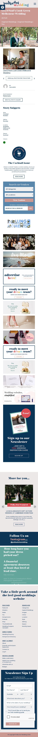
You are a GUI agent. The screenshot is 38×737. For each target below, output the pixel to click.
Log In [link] (4, 651)
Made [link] (4, 612)
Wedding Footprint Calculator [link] (8, 627)
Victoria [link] (5, 129)
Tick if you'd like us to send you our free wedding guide (19, 711)
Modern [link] (5, 115)
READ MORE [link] (19, 176)
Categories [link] (25, 608)
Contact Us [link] (5, 649)
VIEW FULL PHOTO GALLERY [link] (13, 100)
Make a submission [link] (7, 658)
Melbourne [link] (6, 128)
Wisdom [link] (4, 610)
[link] (2, 7)
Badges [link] (4, 666)
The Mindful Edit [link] (7, 624)
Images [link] (24, 612)
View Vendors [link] (19, 200)
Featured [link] (5, 608)
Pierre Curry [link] (7, 96)
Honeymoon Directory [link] (9, 636)
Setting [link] (24, 621)
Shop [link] (3, 621)
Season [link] (24, 624)
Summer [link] (5, 135)
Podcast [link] (4, 619)
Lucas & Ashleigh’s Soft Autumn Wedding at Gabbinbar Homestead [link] (19, 512)
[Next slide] (34, 506)
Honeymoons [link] (6, 617)
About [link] (4, 643)
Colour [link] (24, 614)
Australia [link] (6, 126)
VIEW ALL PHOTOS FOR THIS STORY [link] (19, 78)
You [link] (3, 24)
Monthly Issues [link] (26, 626)
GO (30, 208)
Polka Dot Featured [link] (19, 505)
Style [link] (23, 619)
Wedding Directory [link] (8, 634)
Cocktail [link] (5, 114)
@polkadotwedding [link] (19, 542)
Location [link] (24, 617)
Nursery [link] (5, 121)
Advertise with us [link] (7, 664)
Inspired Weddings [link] (9, 22)
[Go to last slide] (3, 506)
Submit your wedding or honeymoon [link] (8, 661)
